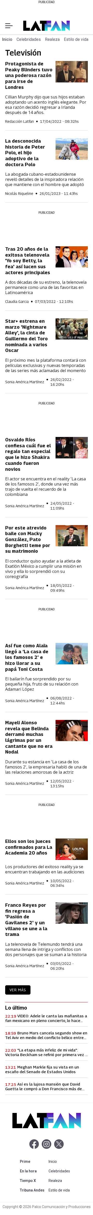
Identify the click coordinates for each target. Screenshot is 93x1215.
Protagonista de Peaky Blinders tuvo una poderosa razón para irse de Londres (28, 75)
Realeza (52, 39)
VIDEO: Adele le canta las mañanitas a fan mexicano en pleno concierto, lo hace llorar (46, 1018)
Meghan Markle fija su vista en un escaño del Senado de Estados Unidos (42, 1069)
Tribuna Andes (33, 1190)
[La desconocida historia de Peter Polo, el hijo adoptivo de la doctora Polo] (72, 149)
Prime (33, 1161)
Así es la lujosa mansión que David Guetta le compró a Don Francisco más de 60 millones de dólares (43, 1086)
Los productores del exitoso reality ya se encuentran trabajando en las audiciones (44, 869)
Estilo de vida (76, 39)
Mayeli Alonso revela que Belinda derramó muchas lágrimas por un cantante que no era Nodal (28, 737)
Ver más (18, 990)
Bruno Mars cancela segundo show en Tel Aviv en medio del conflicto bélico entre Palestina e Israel (46, 1035)
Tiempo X (33, 1180)
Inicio (7, 39)
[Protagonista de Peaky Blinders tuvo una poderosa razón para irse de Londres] (72, 71)
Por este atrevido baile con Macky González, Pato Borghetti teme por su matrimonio (27, 539)
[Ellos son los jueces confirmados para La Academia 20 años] (72, 849)
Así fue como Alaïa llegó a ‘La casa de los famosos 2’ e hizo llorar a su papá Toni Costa (26, 657)
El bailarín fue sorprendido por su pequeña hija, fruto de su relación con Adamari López (41, 684)
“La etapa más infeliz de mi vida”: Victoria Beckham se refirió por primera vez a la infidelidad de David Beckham (46, 1052)
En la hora (33, 1171)
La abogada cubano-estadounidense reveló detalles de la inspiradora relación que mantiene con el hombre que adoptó (44, 179)
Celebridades (29, 39)
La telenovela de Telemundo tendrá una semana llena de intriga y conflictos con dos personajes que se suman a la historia (46, 949)
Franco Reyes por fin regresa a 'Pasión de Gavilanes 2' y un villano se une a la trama (26, 919)
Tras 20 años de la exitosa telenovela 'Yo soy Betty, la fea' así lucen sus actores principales (27, 260)
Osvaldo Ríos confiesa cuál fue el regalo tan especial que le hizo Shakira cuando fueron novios (28, 454)
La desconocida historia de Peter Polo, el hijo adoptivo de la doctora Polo (25, 152)
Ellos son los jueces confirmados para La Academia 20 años (28, 847)
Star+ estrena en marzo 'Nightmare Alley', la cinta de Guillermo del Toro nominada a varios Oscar (26, 335)
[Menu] (9, 25)
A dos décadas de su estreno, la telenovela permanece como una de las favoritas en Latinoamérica (46, 287)
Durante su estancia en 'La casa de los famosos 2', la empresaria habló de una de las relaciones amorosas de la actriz (46, 767)
